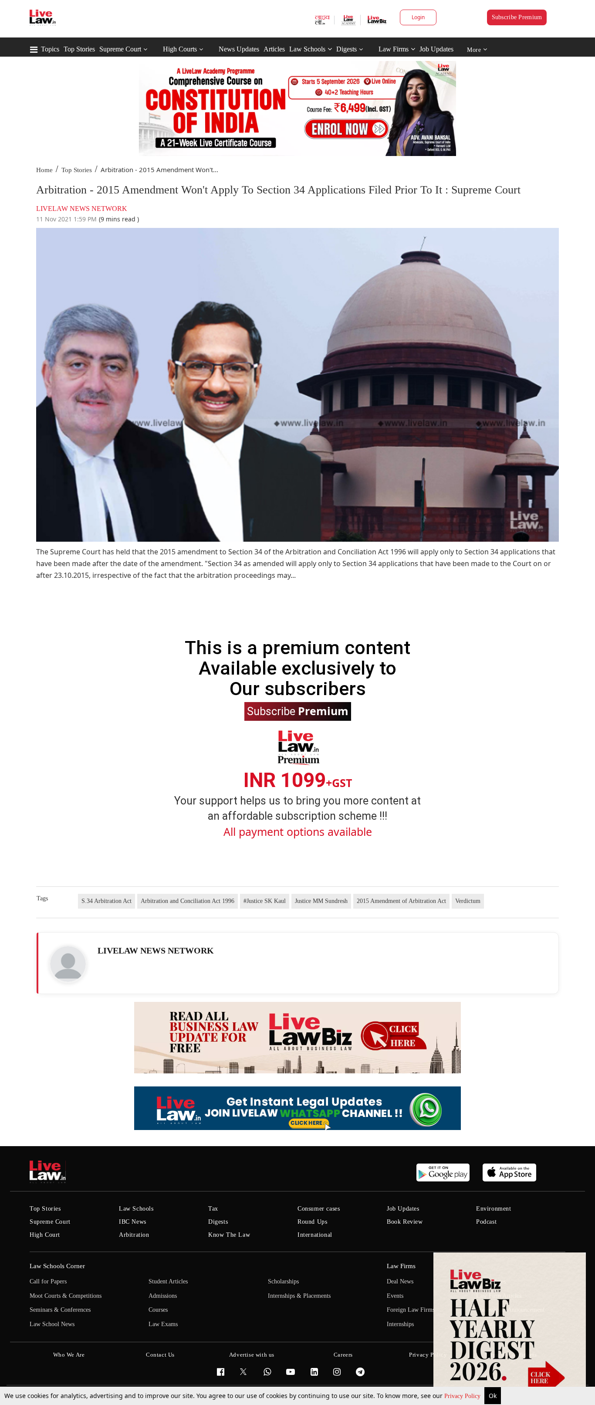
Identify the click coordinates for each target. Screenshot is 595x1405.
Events (395, 1296)
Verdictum (467, 901)
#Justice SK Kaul (264, 901)
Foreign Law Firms (411, 1310)
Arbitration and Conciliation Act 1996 (187, 901)
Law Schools (307, 49)
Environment (493, 1208)
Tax (213, 1208)
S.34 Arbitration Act (106, 901)
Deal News (400, 1281)
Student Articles (168, 1281)
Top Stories (79, 49)
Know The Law (229, 1235)
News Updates (239, 49)
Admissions (163, 1296)
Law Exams (163, 1324)
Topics (50, 49)
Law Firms (394, 49)
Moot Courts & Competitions (65, 1296)
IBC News (132, 1221)
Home (44, 169)
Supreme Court (120, 49)
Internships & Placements (299, 1296)
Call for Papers (48, 1281)
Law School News (52, 1324)
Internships (400, 1324)
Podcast (486, 1221)
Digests (346, 49)
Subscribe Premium (517, 17)
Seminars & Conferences (60, 1310)
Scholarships (283, 1281)
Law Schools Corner (57, 1265)
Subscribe (297, 710)
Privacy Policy (463, 1396)
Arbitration (134, 1235)
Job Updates (436, 49)
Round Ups (312, 1221)
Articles (274, 49)
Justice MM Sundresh (321, 901)
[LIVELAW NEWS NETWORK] (68, 964)
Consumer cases (319, 1208)
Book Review (405, 1221)
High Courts (180, 49)
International (315, 1235)
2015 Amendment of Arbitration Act (401, 901)
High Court (45, 1235)
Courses (158, 1310)
